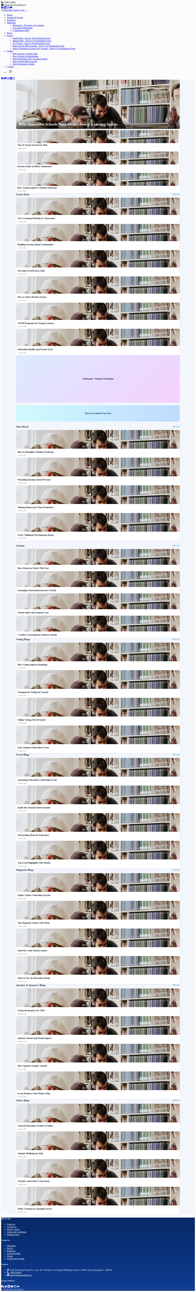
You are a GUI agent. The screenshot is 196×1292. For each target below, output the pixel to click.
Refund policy (13, 1234)
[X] (5, 1286)
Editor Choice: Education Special (34, 895)
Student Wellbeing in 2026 (30, 1153)
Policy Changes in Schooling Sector (35, 1209)
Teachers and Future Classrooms (34, 1181)
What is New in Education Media (34, 978)
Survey (10, 35)
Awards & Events (15, 17)
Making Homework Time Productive (36, 507)
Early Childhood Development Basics (36, 535)
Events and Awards (15, 1258)
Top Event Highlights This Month (34, 863)
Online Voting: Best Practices (32, 720)
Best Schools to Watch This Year (33, 568)
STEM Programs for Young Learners (36, 323)
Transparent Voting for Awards (33, 692)
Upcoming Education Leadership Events (37, 780)
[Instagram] (8, 7)
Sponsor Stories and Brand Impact (35, 1038)
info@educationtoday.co (21, 1275)
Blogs (9, 33)
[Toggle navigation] (26, 10)
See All (176, 194)
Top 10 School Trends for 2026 (32, 145)
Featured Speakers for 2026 (31, 1010)
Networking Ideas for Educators (33, 835)
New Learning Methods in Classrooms (36, 218)
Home (9, 15)
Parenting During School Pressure (34, 479)
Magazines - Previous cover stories (28, 25)
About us (11, 1224)
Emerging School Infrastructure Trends (37, 590)
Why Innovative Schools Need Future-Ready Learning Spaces (68, 124)
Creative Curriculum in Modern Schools (37, 635)
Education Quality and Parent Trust (35, 349)
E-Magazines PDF (21, 30)
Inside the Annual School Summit (34, 807)
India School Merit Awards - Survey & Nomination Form (38, 46)
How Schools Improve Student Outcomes (37, 188)
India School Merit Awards (25, 61)
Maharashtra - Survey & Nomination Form (32, 41)
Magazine (11, 23)
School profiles (14, 1253)
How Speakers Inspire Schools (32, 1066)
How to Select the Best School (32, 297)
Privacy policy (13, 1229)
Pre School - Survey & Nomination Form (31, 43)
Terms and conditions (16, 1232)
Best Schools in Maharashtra (25, 56)
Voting (10, 51)
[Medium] (18, 1286)
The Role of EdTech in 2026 (31, 271)
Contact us (12, 1227)
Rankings (11, 20)
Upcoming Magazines (23, 28)
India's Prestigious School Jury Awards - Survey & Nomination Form (44, 48)
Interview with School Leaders (32, 950)
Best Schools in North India (25, 53)
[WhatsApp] (14, 78)
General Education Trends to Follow (35, 1126)
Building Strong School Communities (36, 244)
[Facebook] (2, 7)
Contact (10, 66)
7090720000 (15, 1272)
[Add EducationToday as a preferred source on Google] (10, 71)
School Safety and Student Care (33, 612)
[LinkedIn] (5, 7)
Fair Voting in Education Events (33, 747)
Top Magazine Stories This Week (34, 923)
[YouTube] (11, 7)
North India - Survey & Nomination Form (32, 38)
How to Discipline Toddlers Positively (36, 452)
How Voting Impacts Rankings (32, 664)
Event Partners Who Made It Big (34, 1093)
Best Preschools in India (23, 64)
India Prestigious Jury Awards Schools (30, 59)
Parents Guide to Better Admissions (34, 166)
